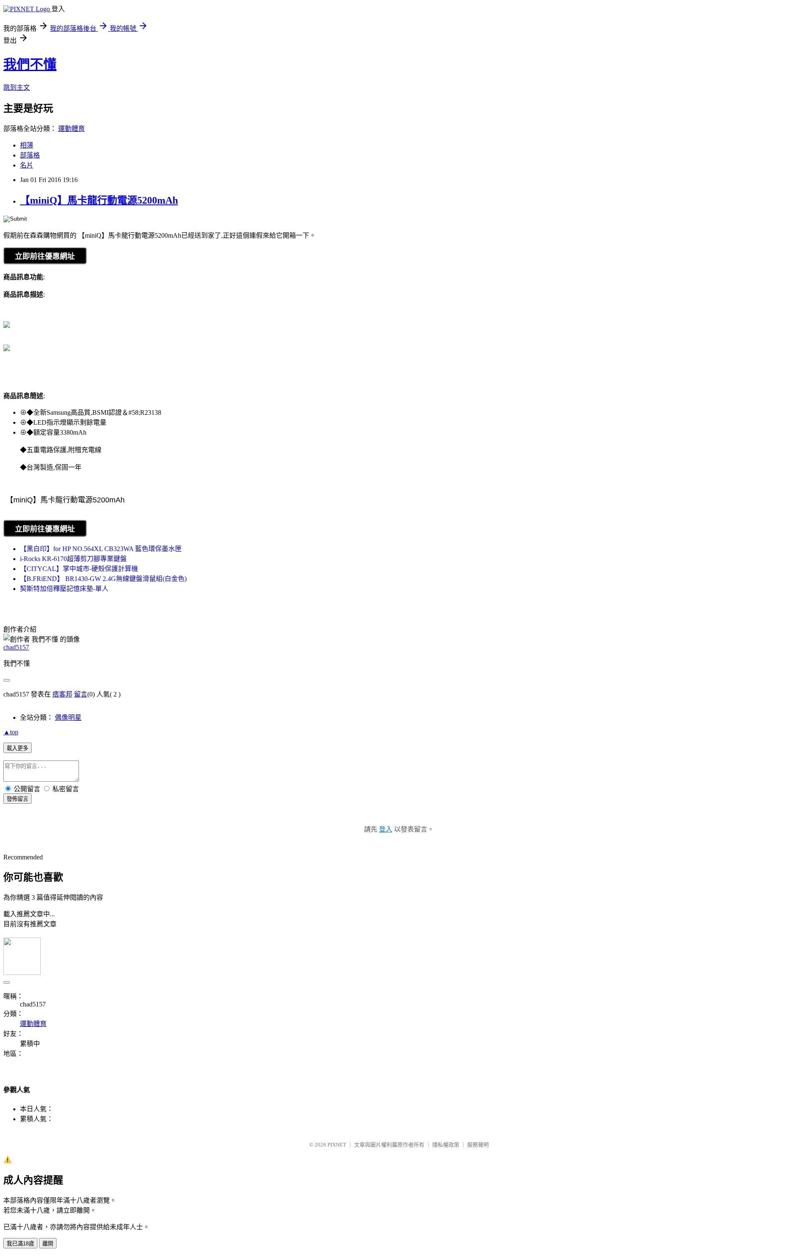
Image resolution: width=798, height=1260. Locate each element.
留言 (80, 694)
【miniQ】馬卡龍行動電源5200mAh (99, 200)
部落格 (30, 155)
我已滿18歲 (20, 1243)
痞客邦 (62, 694)
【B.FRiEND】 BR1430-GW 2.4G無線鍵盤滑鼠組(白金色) (103, 578)
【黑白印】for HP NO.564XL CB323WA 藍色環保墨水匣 (101, 548)
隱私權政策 (445, 1145)
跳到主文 (16, 87)
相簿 (26, 145)
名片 (26, 165)
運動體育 (71, 128)
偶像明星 (68, 717)
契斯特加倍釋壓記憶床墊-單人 (64, 588)
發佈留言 (17, 799)
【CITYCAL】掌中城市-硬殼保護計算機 (79, 568)
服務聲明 (478, 1145)
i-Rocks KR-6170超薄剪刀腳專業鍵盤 (73, 558)
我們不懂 (30, 64)
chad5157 (16, 647)
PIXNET (337, 1145)
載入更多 (17, 748)
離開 (47, 1243)
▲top (10, 732)
